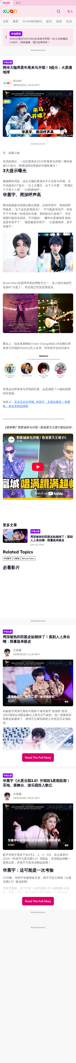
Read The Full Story (38, 757)
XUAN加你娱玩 (32, 21)
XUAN (6, 2)
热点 (18, 2)
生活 (69, 21)
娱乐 (49, 21)
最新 (15, 21)
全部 (5, 21)
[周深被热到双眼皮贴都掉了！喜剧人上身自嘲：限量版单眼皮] (15, 536)
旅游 (59, 21)
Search (58, 11)
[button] (6, 35)
